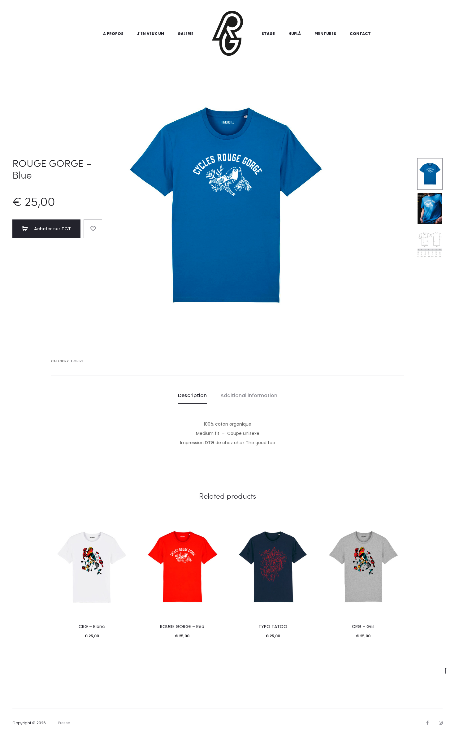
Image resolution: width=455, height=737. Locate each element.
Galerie (185, 33)
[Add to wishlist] (93, 228)
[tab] (192, 395)
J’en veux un (150, 33)
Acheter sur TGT (52, 229)
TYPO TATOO (272, 626)
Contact (360, 33)
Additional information (248, 395)
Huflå (294, 33)
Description (192, 395)
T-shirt (77, 361)
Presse (64, 723)
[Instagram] (441, 723)
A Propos (113, 33)
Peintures (325, 33)
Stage (268, 33)
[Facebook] (427, 723)
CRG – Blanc (92, 626)
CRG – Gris (363, 626)
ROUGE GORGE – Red (182, 626)
